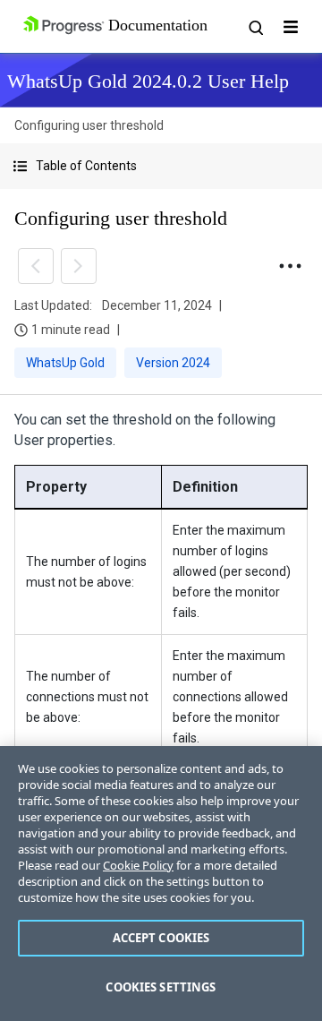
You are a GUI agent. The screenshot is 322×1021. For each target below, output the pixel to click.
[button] (161, 166)
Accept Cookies (161, 938)
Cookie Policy (138, 865)
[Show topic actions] (290, 266)
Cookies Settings (161, 987)
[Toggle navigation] (290, 27)
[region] (161, 883)
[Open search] (255, 27)
